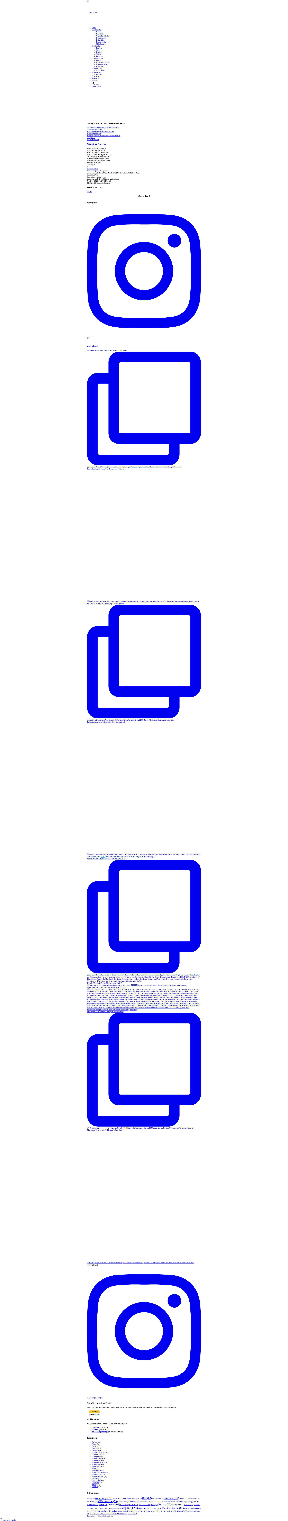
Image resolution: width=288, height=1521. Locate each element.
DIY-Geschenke (157, 1498)
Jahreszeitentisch (172, 1501)
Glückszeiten (96, 1464)
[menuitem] (146, 28)
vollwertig (131, 1511)
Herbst (94, 1468)
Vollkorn (120, 1511)
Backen (94, 1442)
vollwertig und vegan (149, 1511)
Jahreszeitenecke (145, 1502)
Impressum (91, 1516)
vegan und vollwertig (103, 1511)
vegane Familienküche (169, 1508)
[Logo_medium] (92, 12)
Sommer (95, 1479)
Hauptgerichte (97, 1466)
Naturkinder (133, 1505)
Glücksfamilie (97, 1454)
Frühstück (95, 1450)
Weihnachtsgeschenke (109, 1514)
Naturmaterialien (98, 1477)
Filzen (94, 1444)
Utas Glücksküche (115, 1508)
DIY (147, 1498)
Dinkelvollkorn (135, 1498)
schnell (177, 1504)
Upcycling (95, 1483)
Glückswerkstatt (93, 140)
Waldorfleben (95, 1514)
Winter (94, 1485)
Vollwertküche (169, 1511)
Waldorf (182, 1511)
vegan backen (145, 1508)
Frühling (95, 1448)
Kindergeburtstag (188, 1502)
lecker (103, 1504)
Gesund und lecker (98, 1452)
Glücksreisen (96, 1460)
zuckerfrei (132, 1514)
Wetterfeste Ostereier (96, 144)
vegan (130, 1508)
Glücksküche (96, 1458)
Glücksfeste (96, 1456)
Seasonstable (188, 1505)
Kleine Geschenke (98, 1472)
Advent (90, 1498)
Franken (95, 1446)
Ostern (154, 1505)
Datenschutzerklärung (105, 1516)
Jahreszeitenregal (157, 1501)
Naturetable (124, 1505)
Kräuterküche (96, 1474)
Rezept (165, 1504)
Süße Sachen (96, 1481)
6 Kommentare (92, 169)
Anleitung (103, 1498)
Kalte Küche (96, 1470)
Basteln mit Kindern (121, 1498)
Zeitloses (95, 1487)
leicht (114, 1504)
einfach (171, 1498)
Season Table (94, 1508)
